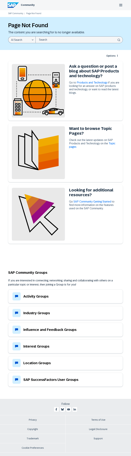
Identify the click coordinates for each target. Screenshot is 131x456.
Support (98, 438)
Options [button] (110, 55)
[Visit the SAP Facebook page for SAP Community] (56, 409)
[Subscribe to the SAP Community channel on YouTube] (68, 409)
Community (28, 5)
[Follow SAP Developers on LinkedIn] (74, 409)
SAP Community (15, 13)
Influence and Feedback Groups (49, 330)
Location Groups (37, 363)
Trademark (33, 438)
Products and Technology (92, 82)
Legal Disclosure (98, 429)
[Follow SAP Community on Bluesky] (62, 409)
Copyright (32, 429)
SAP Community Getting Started (92, 201)
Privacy (33, 419)
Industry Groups (36, 313)
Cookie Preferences (33, 447)
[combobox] (79, 39)
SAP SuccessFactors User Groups (50, 380)
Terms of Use (98, 419)
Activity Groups (35, 296)
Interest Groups (36, 346)
